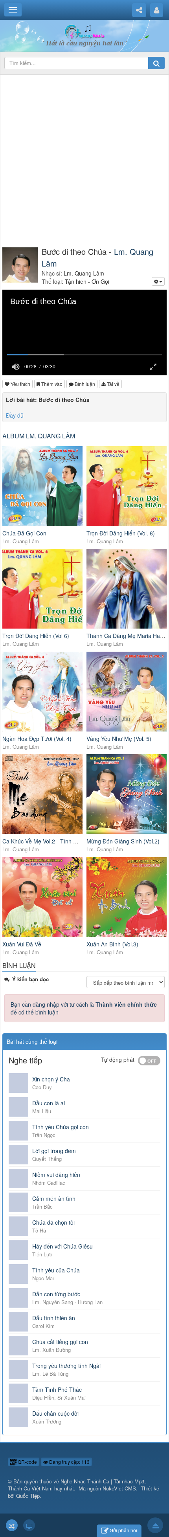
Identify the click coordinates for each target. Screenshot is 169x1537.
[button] (15, 366)
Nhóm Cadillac (48, 1182)
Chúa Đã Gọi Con (24, 533)
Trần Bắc (42, 1206)
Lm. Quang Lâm (20, 541)
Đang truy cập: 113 (69, 1461)
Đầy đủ (15, 415)
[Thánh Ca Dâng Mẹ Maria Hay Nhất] (126, 589)
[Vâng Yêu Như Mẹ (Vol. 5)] (126, 692)
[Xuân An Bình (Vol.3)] (126, 897)
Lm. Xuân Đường (51, 1349)
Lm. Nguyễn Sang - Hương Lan (67, 1302)
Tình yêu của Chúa (56, 1270)
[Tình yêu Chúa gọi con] (18, 1131)
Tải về (112, 383)
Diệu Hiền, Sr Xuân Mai (59, 1397)
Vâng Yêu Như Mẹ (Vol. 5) (118, 738)
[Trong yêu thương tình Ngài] (18, 1369)
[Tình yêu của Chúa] (18, 1274)
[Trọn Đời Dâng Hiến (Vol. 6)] (126, 486)
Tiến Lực (42, 1254)
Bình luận (84, 383)
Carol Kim (43, 1326)
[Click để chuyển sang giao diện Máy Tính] (29, 1525)
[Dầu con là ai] (18, 1107)
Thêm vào (51, 383)
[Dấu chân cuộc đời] (18, 1417)
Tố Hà (39, 1230)
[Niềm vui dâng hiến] (18, 1178)
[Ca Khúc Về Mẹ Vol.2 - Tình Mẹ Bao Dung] (42, 794)
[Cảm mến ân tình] (18, 1202)
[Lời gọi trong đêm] (18, 1154)
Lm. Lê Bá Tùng (50, 1373)
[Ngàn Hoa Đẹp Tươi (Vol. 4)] (42, 692)
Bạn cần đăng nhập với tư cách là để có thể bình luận (84, 1008)
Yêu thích (19, 383)
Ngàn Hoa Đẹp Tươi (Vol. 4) (37, 738)
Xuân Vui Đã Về (21, 944)
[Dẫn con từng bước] (18, 1298)
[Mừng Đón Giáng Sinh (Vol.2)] (126, 794)
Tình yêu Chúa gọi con (60, 1127)
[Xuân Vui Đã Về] (42, 897)
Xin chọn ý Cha (51, 1079)
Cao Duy (42, 1087)
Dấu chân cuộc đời (55, 1413)
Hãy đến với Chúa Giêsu (62, 1246)
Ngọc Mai (43, 1278)
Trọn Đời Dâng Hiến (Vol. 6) (120, 533)
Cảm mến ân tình (53, 1198)
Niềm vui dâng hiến (56, 1174)
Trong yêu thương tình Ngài (66, 1365)
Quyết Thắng (47, 1158)
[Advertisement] (84, 161)
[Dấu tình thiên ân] (18, 1322)
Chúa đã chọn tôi (53, 1222)
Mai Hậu (41, 1111)
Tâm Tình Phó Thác (57, 1389)
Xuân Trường (46, 1421)
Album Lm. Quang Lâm (38, 435)
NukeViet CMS (119, 1488)
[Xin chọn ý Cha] (18, 1083)
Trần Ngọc (43, 1135)
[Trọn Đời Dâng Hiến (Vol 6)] (42, 589)
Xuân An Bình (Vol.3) (112, 944)
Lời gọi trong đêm (54, 1151)
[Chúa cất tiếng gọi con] (18, 1345)
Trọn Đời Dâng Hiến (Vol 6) (35, 636)
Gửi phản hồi (123, 1530)
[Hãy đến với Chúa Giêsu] (18, 1250)
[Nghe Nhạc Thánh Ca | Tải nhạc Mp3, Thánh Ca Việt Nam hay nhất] (84, 31)
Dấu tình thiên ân (53, 1318)
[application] (84, 332)
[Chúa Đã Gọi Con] (42, 486)
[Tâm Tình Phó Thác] (18, 1393)
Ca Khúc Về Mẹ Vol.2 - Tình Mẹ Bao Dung (54, 841)
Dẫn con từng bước (56, 1294)
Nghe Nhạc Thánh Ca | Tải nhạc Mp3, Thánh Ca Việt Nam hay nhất (77, 1485)
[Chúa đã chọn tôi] (18, 1226)
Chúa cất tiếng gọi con (60, 1342)
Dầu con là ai (48, 1103)
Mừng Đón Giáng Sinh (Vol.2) (123, 841)
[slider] (84, 354)
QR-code (27, 1461)
